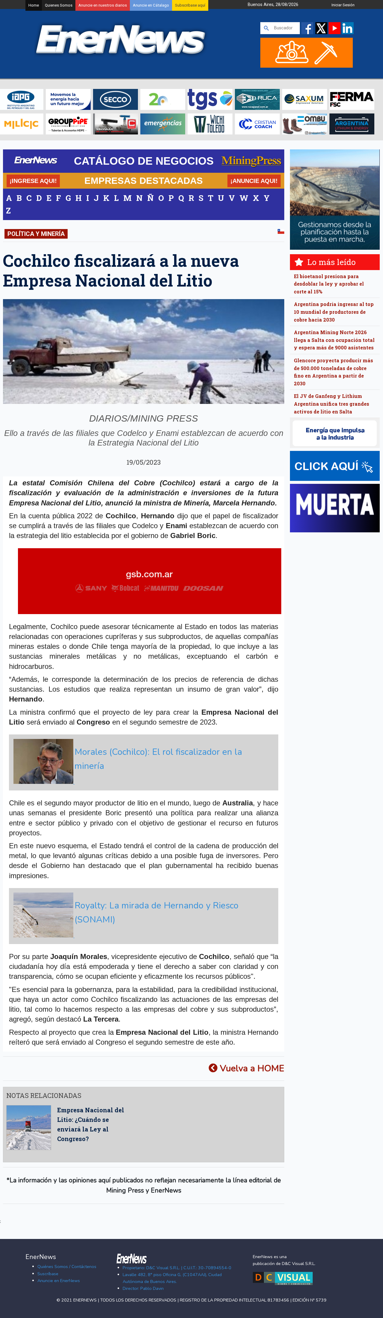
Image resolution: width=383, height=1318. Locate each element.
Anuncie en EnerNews (58, 1281)
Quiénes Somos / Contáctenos (66, 1266)
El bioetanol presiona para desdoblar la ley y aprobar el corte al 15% (329, 284)
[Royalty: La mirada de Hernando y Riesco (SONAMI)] (142, 936)
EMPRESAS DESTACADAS (143, 180)
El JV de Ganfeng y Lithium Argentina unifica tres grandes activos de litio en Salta (331, 403)
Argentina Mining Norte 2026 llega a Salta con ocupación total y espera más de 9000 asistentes (334, 340)
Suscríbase (47, 1274)
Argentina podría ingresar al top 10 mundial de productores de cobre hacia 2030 (334, 311)
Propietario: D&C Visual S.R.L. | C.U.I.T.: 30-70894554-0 (177, 1268)
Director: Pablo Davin (143, 1288)
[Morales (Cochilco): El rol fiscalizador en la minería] (142, 782)
